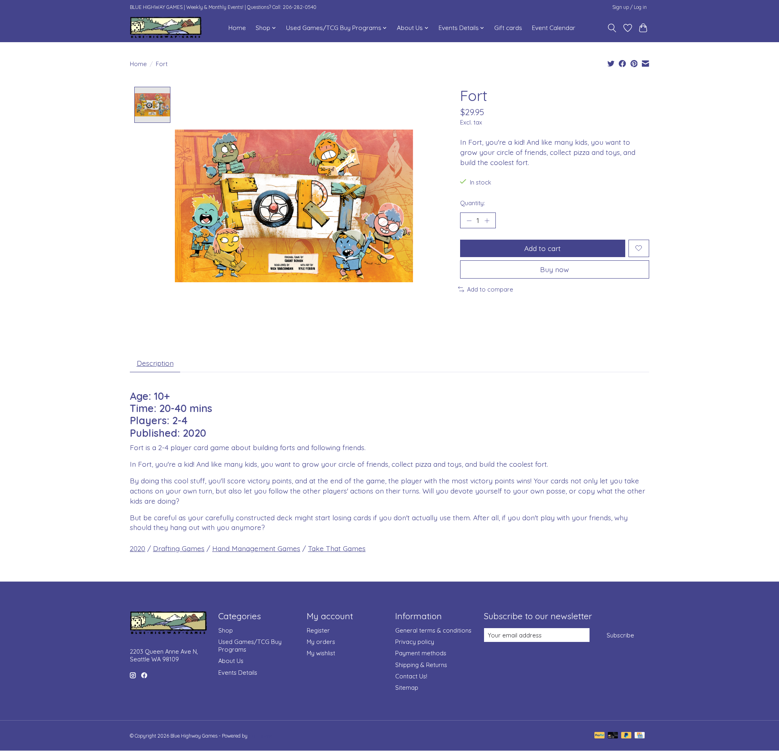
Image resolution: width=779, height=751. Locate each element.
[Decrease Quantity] (469, 220)
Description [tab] (155, 362)
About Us (230, 661)
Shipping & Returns (421, 665)
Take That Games (337, 548)
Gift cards (508, 28)
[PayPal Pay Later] (626, 736)
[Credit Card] (640, 736)
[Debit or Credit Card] (613, 736)
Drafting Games (178, 548)
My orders (321, 642)
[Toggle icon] (612, 28)
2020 (137, 548)
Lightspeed (261, 736)
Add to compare (490, 289)
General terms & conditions (433, 630)
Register (318, 630)
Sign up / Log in (629, 7)
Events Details (237, 672)
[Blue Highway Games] (166, 28)
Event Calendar (553, 28)
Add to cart (542, 248)
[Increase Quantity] (487, 220)
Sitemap (406, 687)
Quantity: (472, 203)
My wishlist (321, 653)
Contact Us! (411, 676)
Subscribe (620, 635)
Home (237, 28)
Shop (225, 630)
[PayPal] (599, 736)
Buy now (554, 269)
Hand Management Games (256, 548)
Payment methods (420, 653)
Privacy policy (414, 642)
